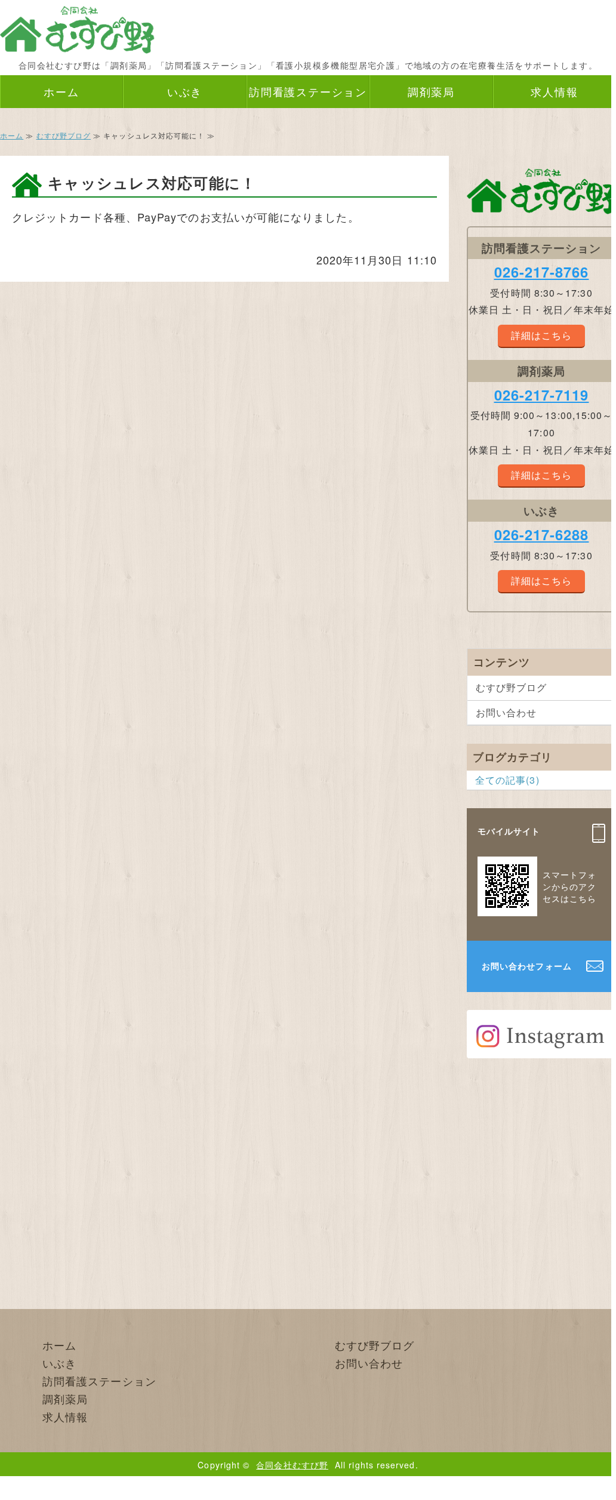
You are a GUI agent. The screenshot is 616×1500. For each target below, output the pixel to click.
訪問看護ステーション (308, 91)
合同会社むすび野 (292, 1465)
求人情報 (554, 91)
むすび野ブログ (63, 135)
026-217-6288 (541, 534)
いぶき (184, 91)
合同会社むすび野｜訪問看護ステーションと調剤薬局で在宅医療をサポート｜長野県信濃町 (77, 27)
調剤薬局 (431, 91)
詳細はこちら (541, 335)
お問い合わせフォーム (527, 966)
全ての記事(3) (507, 780)
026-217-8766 (541, 271)
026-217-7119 (541, 394)
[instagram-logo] (541, 1049)
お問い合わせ (506, 712)
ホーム (61, 91)
